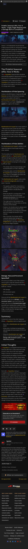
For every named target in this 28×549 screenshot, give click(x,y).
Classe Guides (5, 496)
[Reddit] (10, 429)
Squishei (3, 33)
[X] (10, 541)
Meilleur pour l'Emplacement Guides (21, 498)
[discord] (3, 434)
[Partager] (26, 1)
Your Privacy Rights (9, 533)
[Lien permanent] (14, 429)
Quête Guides (5, 505)
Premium (6, 536)
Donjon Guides (5, 500)
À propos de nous (10, 530)
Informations (6, 21)
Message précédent (6, 479)
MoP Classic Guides (7, 493)
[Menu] (1, 1)
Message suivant (23, 479)
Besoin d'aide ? (9, 527)
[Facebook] (7, 429)
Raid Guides (5, 503)
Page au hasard (20, 533)
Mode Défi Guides (6, 515)
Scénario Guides (6, 513)
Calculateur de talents (7, 517)
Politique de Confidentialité (17, 536)
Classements (5, 520)
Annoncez (19, 530)
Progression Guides (20, 505)
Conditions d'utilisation (14, 538)
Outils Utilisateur (18, 527)
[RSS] (20, 541)
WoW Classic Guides (20, 493)
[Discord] (8, 541)
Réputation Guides (6, 508)
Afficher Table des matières (15, 64)
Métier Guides (5, 498)
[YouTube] (18, 541)
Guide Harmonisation (20, 496)
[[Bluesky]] (3, 429)
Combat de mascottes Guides (8, 510)
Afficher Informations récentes (10, 470)
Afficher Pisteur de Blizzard (9, 467)
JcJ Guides (17, 510)
